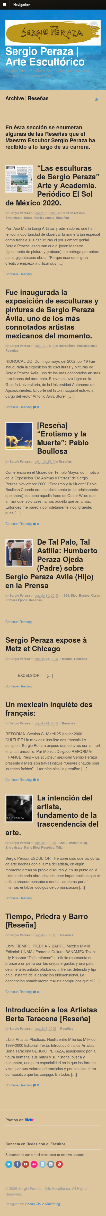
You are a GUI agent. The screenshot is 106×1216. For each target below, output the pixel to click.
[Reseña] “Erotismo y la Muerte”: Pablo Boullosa (63, 438)
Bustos (84, 595)
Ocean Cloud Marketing (42, 1203)
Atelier (74, 842)
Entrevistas (13, 217)
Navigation (21, 4)
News (28, 217)
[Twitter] (9, 1164)
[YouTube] (26, 1164)
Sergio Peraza (20, 213)
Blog (74, 595)
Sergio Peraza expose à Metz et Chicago (46, 644)
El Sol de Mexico (73, 213)
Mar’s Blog (32, 847)
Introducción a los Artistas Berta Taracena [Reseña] (51, 1014)
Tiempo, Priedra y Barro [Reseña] (46, 920)
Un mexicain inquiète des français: (49, 708)
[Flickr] (34, 1164)
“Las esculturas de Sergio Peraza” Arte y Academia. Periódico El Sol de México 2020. (52, 185)
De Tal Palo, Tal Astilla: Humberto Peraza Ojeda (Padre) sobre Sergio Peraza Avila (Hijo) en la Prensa (51, 563)
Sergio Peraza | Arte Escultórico (45, 56)
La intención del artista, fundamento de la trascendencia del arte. (52, 814)
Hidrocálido (67, 345)
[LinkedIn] (43, 1164)
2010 (63, 842)
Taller (60, 847)
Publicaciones (44, 217)
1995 (65, 595)
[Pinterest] (60, 1164)
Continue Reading (18, 273)
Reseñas (62, 217)
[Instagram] (51, 1164)
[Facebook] (18, 1164)
